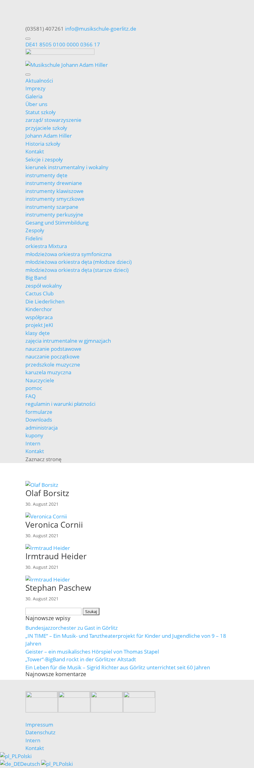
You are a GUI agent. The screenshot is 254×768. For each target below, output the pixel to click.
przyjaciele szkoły (46, 127)
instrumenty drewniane (53, 183)
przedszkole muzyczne (52, 364)
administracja (41, 427)
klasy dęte (37, 333)
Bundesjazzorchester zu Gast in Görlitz (71, 627)
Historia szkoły (42, 143)
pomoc (33, 388)
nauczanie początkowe (52, 356)
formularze (38, 411)
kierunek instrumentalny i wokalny (66, 167)
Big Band (35, 277)
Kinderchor (38, 309)
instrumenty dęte (46, 175)
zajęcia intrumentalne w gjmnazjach (68, 340)
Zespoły (34, 230)
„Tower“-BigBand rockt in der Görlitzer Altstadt (80, 659)
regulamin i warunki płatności (60, 403)
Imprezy (35, 88)
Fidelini (33, 238)
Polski (25, 756)
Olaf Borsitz (47, 493)
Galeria (33, 96)
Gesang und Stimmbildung (57, 222)
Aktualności (39, 80)
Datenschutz (40, 732)
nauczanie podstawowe (53, 348)
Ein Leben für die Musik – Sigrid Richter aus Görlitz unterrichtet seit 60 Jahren (117, 667)
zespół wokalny (43, 285)
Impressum (39, 724)
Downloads (38, 419)
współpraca (39, 317)
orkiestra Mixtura (46, 246)
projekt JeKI (39, 324)
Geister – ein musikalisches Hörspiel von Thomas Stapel (92, 651)
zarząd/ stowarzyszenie (53, 119)
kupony (34, 435)
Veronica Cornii (54, 524)
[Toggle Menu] (27, 39)
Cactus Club (39, 293)
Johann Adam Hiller (48, 135)
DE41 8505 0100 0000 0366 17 (62, 44)
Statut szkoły (40, 112)
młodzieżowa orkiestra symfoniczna (68, 254)
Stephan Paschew (58, 587)
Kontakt (34, 151)
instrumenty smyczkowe (55, 198)
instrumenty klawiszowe (54, 191)
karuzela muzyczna (48, 372)
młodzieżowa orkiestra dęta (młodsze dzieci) (78, 261)
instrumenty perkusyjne (54, 214)
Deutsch (30, 763)
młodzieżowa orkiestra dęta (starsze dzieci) (77, 269)
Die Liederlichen (44, 301)
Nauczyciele (39, 380)
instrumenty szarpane (51, 206)
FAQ (30, 396)
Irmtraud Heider (56, 556)
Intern (32, 443)
